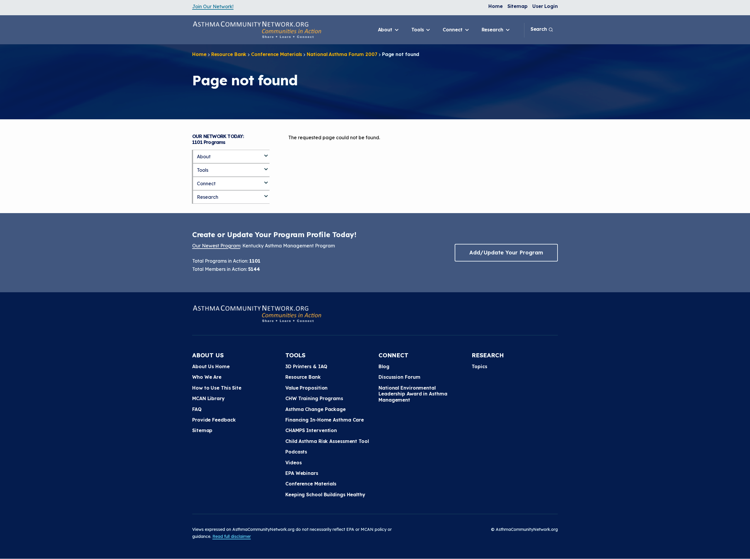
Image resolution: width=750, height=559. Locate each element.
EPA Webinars (301, 473)
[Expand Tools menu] (266, 166)
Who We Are (206, 377)
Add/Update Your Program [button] (506, 252)
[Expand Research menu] (266, 193)
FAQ (197, 409)
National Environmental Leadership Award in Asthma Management (413, 394)
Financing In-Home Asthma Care (324, 420)
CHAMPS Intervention (311, 430)
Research (493, 30)
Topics (479, 366)
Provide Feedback (214, 420)
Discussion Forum (399, 377)
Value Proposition (306, 388)
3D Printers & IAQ (306, 366)
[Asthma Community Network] (257, 29)
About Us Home (211, 366)
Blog (384, 366)
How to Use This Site (216, 388)
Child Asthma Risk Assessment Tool (327, 441)
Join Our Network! (212, 6)
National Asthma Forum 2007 (342, 54)
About (386, 30)
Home (495, 6)
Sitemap (517, 6)
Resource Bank (229, 54)
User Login (545, 6)
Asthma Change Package (315, 409)
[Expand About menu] (266, 153)
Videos (293, 462)
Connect (453, 30)
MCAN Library (208, 398)
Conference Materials (276, 54)
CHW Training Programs (314, 398)
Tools (418, 30)
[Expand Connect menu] (266, 180)
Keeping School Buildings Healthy (325, 494)
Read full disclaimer (231, 536)
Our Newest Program (216, 246)
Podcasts (296, 452)
